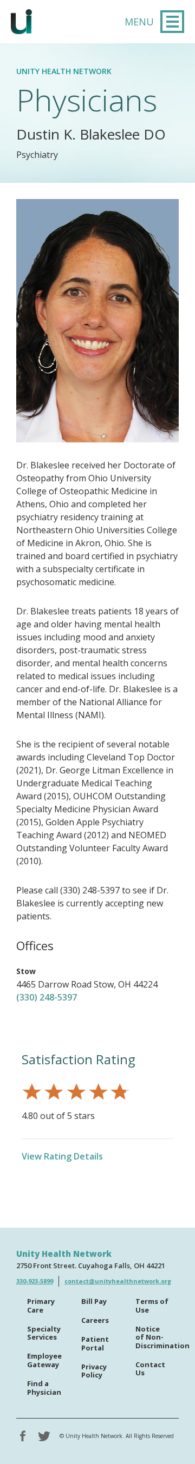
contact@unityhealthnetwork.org (117, 1281)
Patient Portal (95, 1344)
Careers (95, 1320)
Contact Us (150, 1369)
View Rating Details (62, 1156)
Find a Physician (44, 1388)
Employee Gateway (44, 1360)
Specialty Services (44, 1333)
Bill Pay (94, 1301)
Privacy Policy (94, 1371)
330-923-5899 (34, 1281)
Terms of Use (151, 1306)
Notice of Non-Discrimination (157, 1337)
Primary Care (41, 1306)
